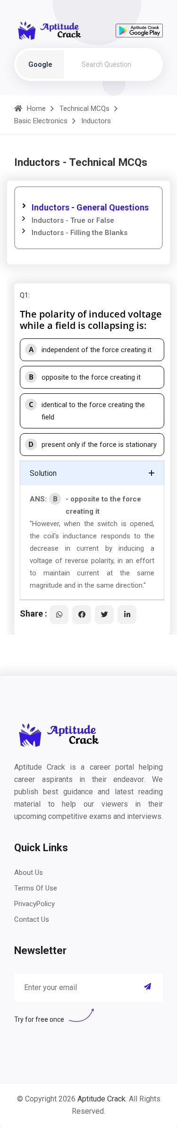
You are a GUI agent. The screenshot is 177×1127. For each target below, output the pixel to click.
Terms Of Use (35, 888)
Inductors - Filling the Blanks (79, 232)
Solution (43, 473)
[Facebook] (81, 614)
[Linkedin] (127, 614)
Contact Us (31, 919)
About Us (28, 872)
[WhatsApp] (59, 614)
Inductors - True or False (73, 220)
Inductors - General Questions (90, 207)
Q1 (24, 295)
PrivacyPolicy (34, 904)
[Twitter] (104, 614)
